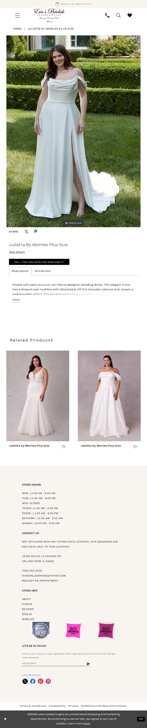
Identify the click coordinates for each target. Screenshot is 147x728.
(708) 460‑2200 (32, 571)
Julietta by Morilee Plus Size (51, 29)
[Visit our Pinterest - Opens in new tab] (40, 681)
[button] (17, 15)
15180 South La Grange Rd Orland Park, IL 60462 (41, 559)
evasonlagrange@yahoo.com (44, 576)
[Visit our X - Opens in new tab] (25, 681)
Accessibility (57, 706)
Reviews (28, 609)
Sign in (27, 614)
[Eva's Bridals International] (49, 15)
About (26, 599)
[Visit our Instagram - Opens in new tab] (48, 681)
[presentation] (37, 396)
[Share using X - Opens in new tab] (26, 231)
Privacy (73, 706)
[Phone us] (107, 15)
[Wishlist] (129, 15)
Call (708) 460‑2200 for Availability (39, 262)
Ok (141, 719)
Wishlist (28, 619)
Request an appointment (40, 581)
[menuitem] (17, 15)
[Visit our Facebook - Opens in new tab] (33, 681)
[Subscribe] (88, 663)
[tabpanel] (73, 131)
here (87, 723)
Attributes (43, 271)
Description (20, 271)
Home (17, 29)
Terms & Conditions (33, 706)
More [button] (16, 300)
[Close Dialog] (5, 719)
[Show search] (118, 15)
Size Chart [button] (17, 252)
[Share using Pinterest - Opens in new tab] (35, 231)
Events (27, 604)
